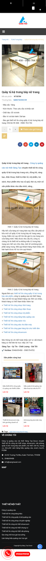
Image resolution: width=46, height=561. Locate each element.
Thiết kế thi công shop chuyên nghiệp (16, 521)
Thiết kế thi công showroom (15, 332)
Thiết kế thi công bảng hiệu (12, 514)
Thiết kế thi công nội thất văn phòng (15, 531)
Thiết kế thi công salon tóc (14, 321)
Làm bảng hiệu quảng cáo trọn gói (14, 538)
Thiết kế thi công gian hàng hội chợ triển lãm (21, 328)
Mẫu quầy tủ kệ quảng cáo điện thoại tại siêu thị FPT (33, 387)
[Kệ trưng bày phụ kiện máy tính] (34, 407)
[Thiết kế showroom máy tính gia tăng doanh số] (12, 407)
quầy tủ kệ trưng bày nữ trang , (18, 432)
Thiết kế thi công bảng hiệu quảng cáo (19, 317)
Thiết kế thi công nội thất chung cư (15, 528)
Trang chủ (5, 39)
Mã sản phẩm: (7, 96)
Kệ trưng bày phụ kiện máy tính (33, 421)
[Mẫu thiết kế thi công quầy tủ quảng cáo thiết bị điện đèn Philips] (12, 373)
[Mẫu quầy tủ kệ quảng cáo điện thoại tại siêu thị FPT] (34, 373)
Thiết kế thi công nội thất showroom (15, 524)
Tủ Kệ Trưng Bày (16, 39)
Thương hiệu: (7, 100)
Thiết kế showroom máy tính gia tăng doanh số (11, 421)
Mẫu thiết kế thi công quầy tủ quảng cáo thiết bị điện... (12, 387)
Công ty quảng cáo (9, 510)
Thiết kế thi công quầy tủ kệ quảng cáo (16, 517)
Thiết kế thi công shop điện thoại (17, 309)
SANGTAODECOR (20, 100)
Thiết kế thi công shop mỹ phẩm (16, 313)
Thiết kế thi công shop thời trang (17, 305)
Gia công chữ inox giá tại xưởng (13, 535)
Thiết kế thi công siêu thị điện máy (17, 325)
